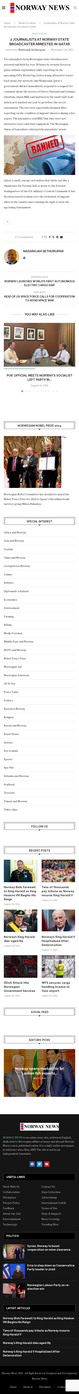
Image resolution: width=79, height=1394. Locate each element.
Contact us (63, 1387)
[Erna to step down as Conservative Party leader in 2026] (14, 1271)
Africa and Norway (15, 532)
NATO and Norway (15, 650)
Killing (8, 624)
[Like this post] (45, 237)
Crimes (8, 574)
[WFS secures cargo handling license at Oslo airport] (58, 966)
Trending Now (49, 1224)
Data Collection (50, 1192)
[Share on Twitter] (53, 237)
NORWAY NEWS (13, 1137)
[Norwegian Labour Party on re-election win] (14, 1290)
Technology (10, 1224)
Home (7, 23)
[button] (7, 357)
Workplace (9, 1197)
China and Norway (15, 557)
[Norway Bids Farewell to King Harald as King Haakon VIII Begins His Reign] (20, 871)
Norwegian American (16, 675)
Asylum (8, 549)
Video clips (10, 809)
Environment (12, 608)
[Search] (75, 8)
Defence (9, 582)
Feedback (8, 1208)
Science (8, 742)
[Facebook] (32, 1164)
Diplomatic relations (16, 591)
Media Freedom (27, 23)
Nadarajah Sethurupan (31, 49)
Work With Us (11, 1186)
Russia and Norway (15, 725)
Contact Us (48, 1186)
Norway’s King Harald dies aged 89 (19, 939)
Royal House (11, 734)
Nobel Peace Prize (15, 658)
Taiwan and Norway (15, 801)
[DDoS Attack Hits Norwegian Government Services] (20, 966)
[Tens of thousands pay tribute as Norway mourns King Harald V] (58, 871)
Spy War (9, 767)
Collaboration (11, 1192)
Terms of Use (49, 1208)
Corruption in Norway (17, 566)
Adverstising (49, 1197)
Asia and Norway (14, 540)
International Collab (53, 1202)
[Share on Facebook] (49, 237)
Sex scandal (11, 750)
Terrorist (9, 793)
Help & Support (51, 1213)
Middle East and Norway (18, 641)
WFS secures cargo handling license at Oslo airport (56, 987)
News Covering (50, 1219)
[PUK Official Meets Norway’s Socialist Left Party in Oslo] (39, 346)
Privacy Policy (11, 1202)
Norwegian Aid (12, 666)
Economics (10, 599)
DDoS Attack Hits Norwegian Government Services (19, 987)
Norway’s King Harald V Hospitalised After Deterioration (58, 941)
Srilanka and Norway (16, 776)
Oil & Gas (9, 683)
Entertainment (12, 1219)
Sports (8, 759)
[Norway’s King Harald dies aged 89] (20, 921)
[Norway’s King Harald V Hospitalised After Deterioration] (58, 921)
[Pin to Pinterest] (57, 237)
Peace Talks (11, 692)
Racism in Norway (14, 708)
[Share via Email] (61, 237)
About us (28, 1387)
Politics (8, 700)
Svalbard (9, 784)
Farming (9, 616)
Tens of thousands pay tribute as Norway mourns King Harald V (58, 891)
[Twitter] (39, 1164)
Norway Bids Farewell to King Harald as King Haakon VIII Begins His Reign (20, 893)
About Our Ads (12, 1213)
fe (7, 221)
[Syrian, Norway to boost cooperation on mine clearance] (14, 1251)
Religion (9, 717)
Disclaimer (45, 1387)
